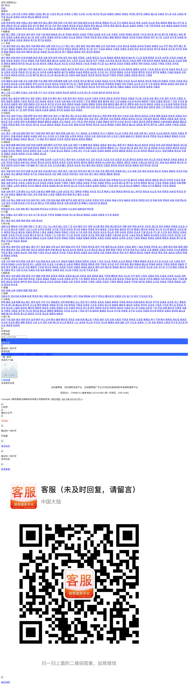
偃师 (158, 116)
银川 (3, 215)
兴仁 (107, 72)
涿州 (20, 104)
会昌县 (86, 183)
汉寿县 (69, 148)
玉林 (45, 58)
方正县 (106, 159)
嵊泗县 (111, 322)
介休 (56, 264)
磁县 (68, 101)
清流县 (136, 34)
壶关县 (150, 261)
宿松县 (9, 26)
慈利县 (103, 148)
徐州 (13, 171)
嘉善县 (168, 319)
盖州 (8, 203)
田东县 (150, 60)
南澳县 (155, 46)
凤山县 (57, 63)
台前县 (16, 122)
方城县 (99, 122)
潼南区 (118, 14)
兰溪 (35, 322)
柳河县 (126, 191)
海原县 (115, 215)
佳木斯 (48, 159)
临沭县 (23, 252)
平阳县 (125, 319)
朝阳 (63, 200)
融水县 (131, 58)
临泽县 (7, 84)
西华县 (89, 124)
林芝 (35, 290)
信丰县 (14, 183)
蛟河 (65, 194)
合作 (70, 81)
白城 (38, 191)
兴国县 (79, 183)
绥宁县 (4, 148)
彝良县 (122, 305)
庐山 (120, 180)
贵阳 (3, 69)
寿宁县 (33, 40)
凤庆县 (45, 308)
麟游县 (114, 276)
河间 (88, 107)
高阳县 (70, 104)
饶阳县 (52, 110)
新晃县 (129, 151)
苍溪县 (91, 229)
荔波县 (84, 75)
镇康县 (59, 308)
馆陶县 (94, 101)
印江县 (28, 72)
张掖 (35, 81)
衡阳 (18, 145)
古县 (136, 267)
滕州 (134, 247)
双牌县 (33, 151)
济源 (94, 116)
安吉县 (11, 322)
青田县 (160, 322)
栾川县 (19, 119)
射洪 (97, 229)
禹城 (35, 252)
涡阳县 (59, 28)
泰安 (43, 247)
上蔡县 (161, 124)
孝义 (13, 270)
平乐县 (23, 60)
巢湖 (85, 23)
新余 (25, 180)
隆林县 (14, 63)
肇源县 (91, 162)
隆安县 (95, 58)
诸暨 (22, 322)
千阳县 (107, 276)
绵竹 (63, 235)
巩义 (99, 116)
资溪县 (103, 186)
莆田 (13, 34)
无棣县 (147, 252)
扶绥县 (146, 63)
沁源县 (177, 261)
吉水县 (115, 183)
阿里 (30, 290)
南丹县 (43, 63)
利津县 (147, 247)
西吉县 (79, 215)
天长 (54, 26)
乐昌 (108, 46)
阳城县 (11, 264)
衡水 (60, 98)
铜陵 (35, 23)
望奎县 (99, 165)
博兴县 (154, 252)
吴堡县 (77, 282)
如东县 (150, 171)
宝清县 (69, 162)
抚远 (167, 162)
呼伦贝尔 (44, 209)
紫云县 (179, 69)
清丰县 (182, 119)
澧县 (76, 148)
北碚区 (38, 14)
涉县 (63, 101)
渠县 (170, 232)
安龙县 (149, 72)
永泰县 (83, 34)
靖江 (91, 174)
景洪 (82, 302)
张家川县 (156, 81)
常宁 (124, 145)
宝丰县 (53, 119)
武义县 (63, 322)
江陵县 (121, 136)
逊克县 (70, 165)
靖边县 (43, 282)
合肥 (3, 23)
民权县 (11, 124)
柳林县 (48, 270)
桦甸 (70, 194)
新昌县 (28, 322)
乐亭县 (172, 98)
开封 (8, 116)
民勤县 (165, 81)
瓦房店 (95, 200)
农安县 (66, 191)
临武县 (183, 148)
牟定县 (105, 308)
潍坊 (33, 247)
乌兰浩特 (72, 209)
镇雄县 (115, 305)
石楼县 (56, 270)
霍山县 (125, 26)
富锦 (162, 162)
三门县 (147, 322)
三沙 (13, 92)
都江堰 (113, 226)
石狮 (171, 34)
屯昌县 (58, 92)
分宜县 (177, 180)
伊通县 (85, 191)
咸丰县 (74, 139)
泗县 (112, 26)
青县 (98, 107)
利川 (47, 139)
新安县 (171, 116)
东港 (160, 200)
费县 (10, 252)
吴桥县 (140, 107)
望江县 (16, 26)
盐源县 (108, 238)
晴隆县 (120, 72)
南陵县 (125, 23)
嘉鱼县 (9, 139)
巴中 (85, 226)
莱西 (107, 247)
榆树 (48, 191)
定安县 (51, 92)
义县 (3, 203)
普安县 (113, 72)
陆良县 (141, 302)
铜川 (8, 276)
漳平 (153, 37)
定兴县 (58, 104)
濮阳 (45, 116)
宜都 (136, 133)
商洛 (48, 276)
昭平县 (21, 63)
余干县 (151, 186)
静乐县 (48, 267)
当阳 (141, 133)
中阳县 (75, 270)
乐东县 (94, 92)
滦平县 (38, 107)
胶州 (97, 247)
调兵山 (41, 203)
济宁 (38, 247)
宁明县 (161, 63)
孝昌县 (80, 136)
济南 (3, 247)
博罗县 (82, 49)
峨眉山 (137, 229)
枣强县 (31, 110)
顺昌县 (118, 37)
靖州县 (144, 151)
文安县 (11, 110)
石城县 (100, 183)
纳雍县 (72, 72)
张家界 (39, 145)
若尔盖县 (155, 235)
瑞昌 (108, 180)
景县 (73, 110)
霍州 (97, 267)
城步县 (18, 148)
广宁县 (46, 49)
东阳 (45, 322)
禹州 (22, 122)
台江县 (28, 75)
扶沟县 (82, 124)
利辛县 (74, 28)
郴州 (50, 145)
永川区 (89, 14)
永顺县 (36, 154)
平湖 (158, 319)
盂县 (96, 270)
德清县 (183, 319)
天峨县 (50, 63)
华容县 (36, 148)
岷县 (182, 84)
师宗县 (149, 302)
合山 (107, 63)
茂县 (102, 235)
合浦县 (62, 60)
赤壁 (3, 139)
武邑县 (38, 110)
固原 (20, 215)
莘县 (122, 252)
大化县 (86, 63)
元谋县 (141, 308)
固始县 (50, 124)
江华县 (74, 151)
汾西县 (7, 270)
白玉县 (43, 238)
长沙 (3, 145)
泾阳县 (151, 276)
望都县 (92, 104)
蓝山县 (59, 151)
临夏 (65, 81)
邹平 (127, 252)
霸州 (158, 107)
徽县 (50, 87)
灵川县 (158, 58)
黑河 (68, 159)
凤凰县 (7, 154)
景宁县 (174, 322)
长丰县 (91, 23)
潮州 (93, 46)
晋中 (33, 261)
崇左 (70, 58)
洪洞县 (130, 267)
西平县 (154, 124)
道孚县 (14, 238)
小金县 (132, 235)
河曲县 (77, 267)
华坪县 (144, 305)
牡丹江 (62, 159)
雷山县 (57, 75)
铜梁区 (110, 14)
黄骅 (83, 107)
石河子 (94, 296)
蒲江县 (155, 226)
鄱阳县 (158, 186)
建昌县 (104, 203)
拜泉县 (16, 162)
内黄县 (80, 119)
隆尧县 (145, 101)
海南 (23, 220)
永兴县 (161, 148)
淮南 (18, 23)
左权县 (69, 264)
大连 (8, 200)
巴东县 (60, 139)
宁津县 (41, 252)
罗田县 (153, 136)
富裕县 (181, 159)
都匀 (40, 69)
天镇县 (93, 261)
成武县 (171, 252)
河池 (60, 58)
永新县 (172, 183)
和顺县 (77, 264)
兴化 (86, 174)
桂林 (13, 58)
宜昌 (18, 133)
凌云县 (171, 60)
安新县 (99, 104)
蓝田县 (54, 276)
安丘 (18, 250)
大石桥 (14, 203)
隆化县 (45, 107)
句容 (81, 174)
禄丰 (92, 308)
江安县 (72, 232)
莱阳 (165, 247)
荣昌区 (125, 14)
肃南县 (28, 84)
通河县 (133, 159)
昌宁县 (59, 305)
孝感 (38, 133)
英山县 (160, 136)
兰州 (3, 81)
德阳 (25, 226)
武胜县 (130, 232)
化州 (30, 49)
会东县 (129, 238)
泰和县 (144, 183)
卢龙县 (23, 101)
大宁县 (168, 267)
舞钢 (32, 119)
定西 (55, 81)
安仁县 (147, 148)
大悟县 (87, 136)
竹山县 (118, 133)
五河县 (4, 28)
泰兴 (96, 174)
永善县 (100, 305)
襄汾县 (123, 267)
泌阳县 (139, 124)
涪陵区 (31, 14)
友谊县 (62, 162)
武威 (30, 81)
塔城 (81, 296)
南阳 (84, 116)
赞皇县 (124, 98)
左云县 (121, 261)
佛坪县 (23, 282)
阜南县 (45, 28)
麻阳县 (122, 151)
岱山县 (104, 322)
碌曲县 (128, 87)
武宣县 (120, 63)
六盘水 (9, 69)
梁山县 (102, 250)
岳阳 (28, 145)
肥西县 (105, 23)
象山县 (88, 319)
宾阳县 (81, 58)
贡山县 (45, 314)
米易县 (174, 226)
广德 (146, 26)
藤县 (49, 60)
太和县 (38, 28)
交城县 (31, 270)
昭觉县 (165, 238)
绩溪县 (169, 26)
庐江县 (113, 23)
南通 (28, 171)
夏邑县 (183, 122)
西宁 (3, 220)
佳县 (71, 282)
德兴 (116, 186)
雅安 (80, 226)
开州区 (132, 14)
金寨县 (133, 26)
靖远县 (105, 81)
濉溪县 (163, 23)
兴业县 (133, 60)
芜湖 (8, 23)
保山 (23, 302)
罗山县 (64, 124)
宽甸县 (166, 200)
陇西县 (9, 87)
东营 (23, 247)
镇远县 (177, 72)
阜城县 (79, 110)
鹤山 (171, 46)
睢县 (17, 124)
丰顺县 (123, 49)
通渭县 (163, 84)
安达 (83, 165)
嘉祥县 (80, 250)
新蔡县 (4, 127)
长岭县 (172, 191)
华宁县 (4, 305)
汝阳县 (26, 119)
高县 (85, 232)
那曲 (25, 290)
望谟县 (134, 72)
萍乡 (15, 180)
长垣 (111, 119)
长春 (3, 191)
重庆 (3, 14)
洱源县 (146, 311)
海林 (22, 165)
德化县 (23, 37)
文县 (20, 87)
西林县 (7, 63)
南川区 (96, 14)
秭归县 (166, 133)
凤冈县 (129, 69)
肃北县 (101, 84)
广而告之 (48, 354)
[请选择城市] (2, 328)
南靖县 (79, 37)
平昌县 (47, 235)
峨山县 (18, 305)
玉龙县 (151, 305)
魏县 (100, 101)
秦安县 (141, 81)
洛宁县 (7, 119)
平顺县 (136, 261)
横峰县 (136, 186)
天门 (78, 133)
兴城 (91, 203)
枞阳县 (18, 28)
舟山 (43, 319)
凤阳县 (87, 26)
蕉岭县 (109, 49)
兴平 (133, 276)
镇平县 (113, 122)
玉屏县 (7, 72)
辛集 (65, 98)
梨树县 (78, 191)
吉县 (155, 267)
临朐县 (41, 250)
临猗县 (159, 264)
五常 (93, 159)
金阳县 (158, 238)
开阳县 (56, 69)
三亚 (8, 92)
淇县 (96, 119)
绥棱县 (135, 165)
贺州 (55, 58)
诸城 (8, 250)
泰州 (60, 171)
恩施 (63, 133)
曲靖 (8, 302)
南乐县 (4, 122)
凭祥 (140, 63)
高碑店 (31, 104)
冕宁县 (180, 238)
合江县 (7, 229)
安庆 (40, 23)
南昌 (3, 180)
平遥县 (103, 264)
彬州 (138, 276)
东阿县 (96, 252)
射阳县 (26, 174)
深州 (25, 110)
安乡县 (62, 148)
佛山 (23, 46)
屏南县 (26, 40)
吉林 (8, 191)
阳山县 (36, 52)
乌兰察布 (63, 209)
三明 (18, 34)
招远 (175, 247)
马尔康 (96, 226)
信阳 (89, 116)
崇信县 (55, 84)
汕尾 (48, 46)
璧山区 (103, 14)
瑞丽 (3, 314)
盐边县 (181, 226)
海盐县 (176, 319)
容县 (112, 60)
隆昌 (117, 229)
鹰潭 (30, 180)
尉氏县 (145, 116)
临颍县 (55, 122)
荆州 (43, 133)
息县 (22, 124)
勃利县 (9, 165)
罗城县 (93, 63)
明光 (59, 26)
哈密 (29, 296)
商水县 (96, 124)
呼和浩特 (5, 209)
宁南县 (136, 238)
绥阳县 (100, 69)
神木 (30, 282)
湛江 (73, 46)
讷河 (146, 159)
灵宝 (61, 122)
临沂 (58, 247)
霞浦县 (12, 40)
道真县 (114, 69)
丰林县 (134, 162)
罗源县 (68, 34)
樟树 (184, 183)
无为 (119, 23)
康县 (32, 87)
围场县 (67, 107)
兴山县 (159, 133)
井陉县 (80, 98)
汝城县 (4, 151)
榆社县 (62, 264)
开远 (160, 308)
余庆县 (143, 69)
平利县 (134, 282)
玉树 (33, 220)
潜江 (73, 133)
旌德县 (176, 26)
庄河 (102, 200)
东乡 (98, 87)
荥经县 (176, 232)
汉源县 (183, 232)
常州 (18, 171)
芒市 (43, 302)
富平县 (74, 279)
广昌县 (110, 186)
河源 (33, 46)
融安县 (124, 58)
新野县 (149, 122)
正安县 (107, 69)
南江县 (40, 235)
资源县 (16, 60)
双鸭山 (31, 159)
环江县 (100, 63)
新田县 (67, 151)
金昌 (15, 81)
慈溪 (82, 319)
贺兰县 (43, 215)
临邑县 (55, 252)
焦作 (40, 116)
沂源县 (128, 247)
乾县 (157, 276)
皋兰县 (83, 81)
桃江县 (130, 148)
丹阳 (71, 174)
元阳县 (14, 311)
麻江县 (64, 75)
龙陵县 (52, 305)
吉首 (70, 145)
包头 (13, 209)
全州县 (165, 58)
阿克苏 (35, 296)
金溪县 (95, 186)
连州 (23, 52)
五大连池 (57, 165)
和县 (158, 23)
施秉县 (163, 72)
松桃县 (50, 72)
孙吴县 (77, 165)
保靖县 (21, 154)
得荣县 (93, 238)
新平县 (26, 305)
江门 (63, 46)
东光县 (104, 107)
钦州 (35, 58)
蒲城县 (46, 279)
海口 (3, 92)
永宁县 (36, 215)
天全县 (11, 235)
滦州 (166, 98)
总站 (3, 8)
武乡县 (165, 261)
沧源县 (72, 308)
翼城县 (115, 267)
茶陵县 (96, 145)
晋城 (43, 261)
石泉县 (105, 282)
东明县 (14, 255)
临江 (133, 191)
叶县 (42, 119)
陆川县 (118, 60)
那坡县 (164, 60)
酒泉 (45, 81)
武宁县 (126, 180)
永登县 (76, 81)
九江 (20, 180)
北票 (66, 203)
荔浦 (145, 58)
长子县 (157, 261)
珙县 (90, 232)
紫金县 (164, 49)
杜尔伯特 (106, 162)
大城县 (4, 110)
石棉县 (4, 235)
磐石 (79, 194)
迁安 (161, 98)
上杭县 (166, 37)
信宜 (35, 49)
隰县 (175, 267)
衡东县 (145, 145)
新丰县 (126, 46)
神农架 (84, 133)
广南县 (81, 311)
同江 (157, 162)
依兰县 (99, 159)
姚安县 (120, 308)
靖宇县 (139, 191)
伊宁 (76, 296)
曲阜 (47, 250)
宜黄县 (88, 186)
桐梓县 (93, 69)
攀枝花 (14, 226)
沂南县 (16, 252)
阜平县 (51, 104)
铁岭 (58, 200)
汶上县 (87, 250)
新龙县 (28, 238)
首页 (3, 354)
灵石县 (110, 264)
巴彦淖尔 (53, 209)
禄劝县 (129, 302)
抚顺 (18, 200)
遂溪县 (12, 49)
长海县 (108, 200)
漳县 (177, 84)
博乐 (56, 296)
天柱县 (7, 75)
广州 (3, 46)
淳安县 (71, 319)
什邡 (58, 235)
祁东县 (152, 145)
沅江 (117, 148)
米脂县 (64, 282)
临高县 (73, 92)
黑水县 (139, 235)
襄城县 (41, 122)
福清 (48, 34)
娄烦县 (78, 261)
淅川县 (128, 122)
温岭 (122, 322)
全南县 (57, 183)
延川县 (135, 279)
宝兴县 (26, 235)
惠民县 (133, 252)
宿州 (60, 23)
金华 (33, 319)
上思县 (74, 60)
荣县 (161, 226)
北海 (23, 58)
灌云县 (157, 171)
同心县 (72, 215)
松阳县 (16, 325)
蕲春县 (167, 136)
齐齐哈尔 (12, 159)
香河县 (183, 107)
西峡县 (106, 122)
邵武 (99, 37)
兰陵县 (162, 250)
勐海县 (95, 311)
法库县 (88, 200)
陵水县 (102, 92)
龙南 (8, 183)
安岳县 (77, 235)
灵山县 (82, 60)
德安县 (148, 180)
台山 (161, 46)
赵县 (151, 98)
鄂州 (28, 133)
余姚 (77, 319)
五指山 (24, 92)
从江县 (50, 75)
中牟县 (125, 116)
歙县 (30, 26)
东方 (45, 92)
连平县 (178, 49)
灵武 (30, 215)
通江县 (33, 235)
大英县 (110, 229)
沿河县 (43, 72)
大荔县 (38, 279)
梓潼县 (48, 229)
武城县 (84, 252)
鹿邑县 (125, 124)
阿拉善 (90, 209)
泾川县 (41, 84)
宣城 (80, 23)
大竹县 (163, 232)
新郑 (114, 116)
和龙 (45, 194)
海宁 (153, 319)
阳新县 (96, 133)
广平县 (87, 101)
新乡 (35, 116)
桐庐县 (64, 319)
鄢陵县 (33, 122)
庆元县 (181, 322)
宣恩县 (67, 139)
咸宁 (53, 133)
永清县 (176, 107)
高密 (23, 250)
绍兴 (28, 319)
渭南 (23, 276)
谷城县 (33, 136)
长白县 (153, 191)
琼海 (35, 92)
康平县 (81, 200)
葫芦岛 (69, 200)
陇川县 (9, 314)
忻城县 (127, 63)
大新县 (154, 63)
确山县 (132, 124)
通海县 (182, 302)
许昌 (50, 116)
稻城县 (86, 238)
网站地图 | (56, 399)
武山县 (134, 81)
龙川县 (171, 49)
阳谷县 (115, 252)
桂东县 (11, 151)
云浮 (103, 46)
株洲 (8, 145)
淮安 (40, 171)
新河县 (166, 101)
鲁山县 (61, 119)
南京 (3, 171)
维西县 (52, 314)
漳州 (28, 34)
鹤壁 (30, 116)
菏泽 (78, 247)
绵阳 (30, 226)
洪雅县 (50, 232)
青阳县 (95, 28)
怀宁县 (181, 23)
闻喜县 (173, 264)
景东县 (180, 305)
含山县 (151, 23)
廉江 (181, 46)
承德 (45, 98)
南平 (33, 34)
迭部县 (142, 87)
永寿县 (170, 276)
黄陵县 (87, 279)
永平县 (131, 311)
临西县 (14, 104)
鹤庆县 (160, 311)
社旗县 (135, 122)
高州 (25, 49)
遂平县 (146, 124)
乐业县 (178, 60)
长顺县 (127, 75)
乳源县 (147, 46)
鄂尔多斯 (34, 209)
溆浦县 (108, 151)
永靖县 (70, 87)
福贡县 (31, 314)
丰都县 (161, 14)
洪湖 (98, 136)
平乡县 (181, 101)
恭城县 (31, 60)
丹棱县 (57, 232)
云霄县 (43, 37)
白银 (20, 81)
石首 (93, 136)
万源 (143, 232)
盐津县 (86, 305)
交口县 (82, 270)
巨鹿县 (159, 101)
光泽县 (132, 37)
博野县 (130, 104)
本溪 (23, 200)
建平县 (77, 203)
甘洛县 (9, 241)
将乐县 (150, 34)
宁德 (43, 34)
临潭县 (149, 87)
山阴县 (38, 264)
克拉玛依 (15, 296)
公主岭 (59, 191)
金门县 (31, 37)
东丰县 (93, 191)
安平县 (59, 110)
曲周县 (106, 101)
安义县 (61, 180)
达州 (75, 226)
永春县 (16, 37)
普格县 (144, 238)
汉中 (33, 276)
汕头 (18, 46)
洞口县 (183, 145)
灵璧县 (106, 26)
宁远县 (52, 151)
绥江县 (108, 305)
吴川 (6, 49)
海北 (13, 220)
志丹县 (149, 279)
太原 (3, 261)
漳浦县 (50, 37)
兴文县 (103, 232)
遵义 (15, 69)
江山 (76, 322)
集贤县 (55, 162)
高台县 (14, 84)
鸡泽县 (79, 101)
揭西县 (70, 52)
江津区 (74, 14)
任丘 (78, 107)
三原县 (144, 276)
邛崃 (124, 226)
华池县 (130, 84)
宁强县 (181, 279)
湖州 (23, 319)
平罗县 (51, 215)
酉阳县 (38, 17)
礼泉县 (163, 276)
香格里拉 (55, 302)
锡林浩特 (81, 209)
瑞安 (102, 319)
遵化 (156, 98)
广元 (35, 226)
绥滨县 (48, 162)
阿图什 (69, 296)
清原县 (141, 200)
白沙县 (80, 92)
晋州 (70, 98)
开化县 (97, 322)
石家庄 (4, 98)
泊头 (73, 107)
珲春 (40, 194)
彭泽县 (170, 180)
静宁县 (69, 84)
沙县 (108, 34)
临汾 (48, 261)
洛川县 (108, 279)
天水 (25, 81)
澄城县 (53, 279)
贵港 (40, 58)
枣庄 (18, 247)
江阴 (70, 171)
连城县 (180, 37)
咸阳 (18, 276)
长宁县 (79, 232)
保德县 (84, 267)
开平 (166, 46)
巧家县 (79, 305)
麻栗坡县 (58, 311)
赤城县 (18, 107)
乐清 (107, 319)
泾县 (163, 26)
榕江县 (43, 75)
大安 (6, 194)
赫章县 (57, 72)
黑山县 (183, 200)
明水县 (128, 165)
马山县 (103, 58)
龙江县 (152, 159)
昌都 (8, 290)
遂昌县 (9, 325)
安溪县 (9, 37)
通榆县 (19, 194)
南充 (55, 226)
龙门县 (89, 49)
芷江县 (136, 151)
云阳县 (180, 14)
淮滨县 (28, 124)
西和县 (38, 87)
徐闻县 (19, 49)
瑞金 (3, 183)
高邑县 (109, 98)
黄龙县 (94, 279)
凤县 (120, 276)
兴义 (45, 69)
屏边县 (36, 311)
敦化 (30, 194)
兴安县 (172, 58)
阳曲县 (71, 261)
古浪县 (172, 81)
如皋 (134, 171)
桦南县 (173, 162)
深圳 (8, 46)
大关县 (93, 305)
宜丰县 (31, 186)
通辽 (27, 209)
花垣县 (14, 154)
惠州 (43, 46)
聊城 (68, 247)
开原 (47, 203)
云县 (66, 308)
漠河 (141, 165)
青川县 (77, 229)
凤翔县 (95, 276)
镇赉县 (12, 194)
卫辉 (101, 119)
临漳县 (43, 101)
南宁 (3, 58)
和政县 (84, 87)
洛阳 (13, 116)
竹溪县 (125, 133)
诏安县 (57, 37)
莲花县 (102, 180)
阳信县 (140, 252)
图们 (25, 194)
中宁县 (108, 215)
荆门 (33, 133)
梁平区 (139, 14)
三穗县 (170, 72)
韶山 (114, 145)
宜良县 (100, 302)
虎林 (22, 162)
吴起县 (142, 279)
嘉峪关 (9, 81)
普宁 (64, 52)
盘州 (77, 69)
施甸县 (45, 305)
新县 (71, 124)
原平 (8, 267)
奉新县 (23, 186)
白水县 (60, 279)
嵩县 (13, 119)
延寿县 (140, 159)
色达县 (57, 238)
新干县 (129, 183)
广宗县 (173, 101)
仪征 (54, 174)
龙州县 (175, 63)
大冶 (90, 133)
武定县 (149, 308)
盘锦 (53, 200)
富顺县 (167, 226)
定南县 (50, 183)
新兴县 (89, 52)
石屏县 (178, 308)
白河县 (156, 282)
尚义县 (164, 104)
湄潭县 (136, 69)
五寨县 (62, 267)
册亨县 (141, 72)
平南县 (101, 60)
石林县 (108, 302)
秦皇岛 (16, 98)
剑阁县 (84, 229)
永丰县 (136, 183)
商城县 (57, 124)
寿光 (13, 250)
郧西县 (110, 133)
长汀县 (159, 37)
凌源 (71, 203)
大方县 (100, 72)
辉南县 (119, 191)
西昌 (107, 226)
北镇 (177, 200)
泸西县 (7, 311)
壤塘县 (146, 235)
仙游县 (97, 34)
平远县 (102, 49)
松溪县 (139, 37)
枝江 (146, 133)
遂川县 (151, 183)
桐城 (170, 23)
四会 (40, 49)
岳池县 (123, 232)
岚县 (62, 270)
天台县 (133, 322)
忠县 (174, 14)
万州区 (24, 14)
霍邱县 (118, 26)
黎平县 (36, 75)
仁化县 (119, 46)
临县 (42, 270)
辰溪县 (100, 151)
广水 (37, 139)
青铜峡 (58, 215)
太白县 (126, 276)
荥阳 (104, 116)
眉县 (89, 276)
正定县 (88, 98)
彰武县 (21, 203)
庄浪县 (62, 84)
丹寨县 (72, 75)
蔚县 (170, 104)
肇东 (88, 165)
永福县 (180, 58)
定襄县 (14, 267)
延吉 (43, 191)
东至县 (81, 28)
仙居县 (140, 322)
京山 (45, 136)
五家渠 (118, 296)
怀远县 (183, 26)
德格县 (36, 238)
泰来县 (166, 159)
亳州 (70, 23)
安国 (25, 104)
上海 (13, 14)
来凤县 (82, 139)
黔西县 (86, 72)
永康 (50, 322)
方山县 (68, 270)
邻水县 (137, 232)
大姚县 (127, 308)
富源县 (163, 302)
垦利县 (154, 247)
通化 (23, 191)
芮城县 (152, 264)
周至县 (61, 276)
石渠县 (50, 238)
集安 (113, 191)
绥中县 (97, 203)
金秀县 (134, 63)
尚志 (88, 159)
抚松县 (146, 191)
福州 (3, 34)
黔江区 (60, 14)
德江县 (36, 72)
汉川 (57, 136)
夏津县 (77, 252)
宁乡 (80, 145)
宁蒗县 (158, 305)
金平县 (21, 311)
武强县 (45, 110)
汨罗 (25, 148)
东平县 (126, 250)
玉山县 (122, 186)
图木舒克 (109, 296)
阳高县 (85, 261)
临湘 (30, 148)
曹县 (160, 252)
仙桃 (68, 133)
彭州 (119, 226)
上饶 (55, 180)
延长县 (120, 279)
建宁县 (165, 34)
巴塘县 (72, 238)
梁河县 (16, 314)
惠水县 (141, 75)
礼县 (45, 87)
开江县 (156, 232)
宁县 (150, 84)
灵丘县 (107, 261)
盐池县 (65, 215)
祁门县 (48, 26)
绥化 (73, 159)
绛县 (127, 264)
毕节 (30, 69)
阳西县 (12, 52)
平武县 (62, 229)
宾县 (112, 159)
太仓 (129, 171)
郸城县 (110, 124)
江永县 (45, 151)
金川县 (125, 235)
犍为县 (144, 229)
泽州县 (4, 264)
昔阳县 (84, 264)
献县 (146, 107)
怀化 (60, 145)
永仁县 (134, 308)
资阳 (90, 226)
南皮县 (133, 107)
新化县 (177, 151)
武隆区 (146, 14)
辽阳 (48, 200)
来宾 (65, 58)
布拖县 (151, 238)
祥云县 (110, 311)
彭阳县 (101, 215)
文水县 (24, 270)
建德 (58, 319)
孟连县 (23, 308)
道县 (39, 151)
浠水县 (146, 136)
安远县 (43, 183)
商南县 (177, 282)
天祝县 (179, 81)
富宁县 (88, 311)
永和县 (181, 267)
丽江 (28, 302)
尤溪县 (114, 34)
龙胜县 (9, 60)
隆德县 (87, 215)
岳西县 (23, 26)
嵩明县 (115, 302)
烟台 (28, 247)
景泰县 (119, 81)
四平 (13, 191)
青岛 (8, 247)
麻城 (128, 136)
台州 (48, 319)
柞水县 (14, 284)
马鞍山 (24, 23)
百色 (50, 58)
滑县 (86, 119)
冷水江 (158, 151)
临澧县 (82, 148)
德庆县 (53, 49)
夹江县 (159, 229)
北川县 (55, 229)
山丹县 (21, 84)
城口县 (154, 14)
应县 (44, 264)
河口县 (28, 311)
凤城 (155, 200)
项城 (76, 124)
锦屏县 (14, 75)
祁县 (97, 264)
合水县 (137, 84)
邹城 (52, 250)
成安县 (50, 101)
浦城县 (125, 37)
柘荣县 (48, 40)
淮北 (30, 23)
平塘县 (113, 75)
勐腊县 (103, 311)
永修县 (141, 180)
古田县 (19, 40)
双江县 (86, 308)
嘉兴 (18, 319)
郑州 (3, 116)
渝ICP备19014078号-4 (72, 399)
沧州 (50, 98)
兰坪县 (38, 314)
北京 (8, 14)
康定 (102, 226)
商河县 (91, 247)
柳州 (8, 58)
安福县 (165, 183)
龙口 (160, 247)
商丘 (67, 116)
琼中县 (116, 92)
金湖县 (7, 174)
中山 (58, 46)
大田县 (121, 34)
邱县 (73, 101)
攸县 (90, 145)
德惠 (53, 191)
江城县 (16, 308)
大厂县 (18, 110)
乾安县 (180, 191)
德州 (63, 247)
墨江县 (172, 305)
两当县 (56, 87)
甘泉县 (128, 279)
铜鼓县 (38, 186)
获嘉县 (117, 119)
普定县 (157, 69)
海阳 (185, 247)
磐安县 (70, 322)
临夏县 (63, 87)
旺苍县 (69, 229)
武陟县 (170, 119)
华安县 (93, 37)
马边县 (180, 229)
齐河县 (62, 252)
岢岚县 (69, 267)
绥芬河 (16, 165)
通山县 (31, 139)
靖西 (139, 60)
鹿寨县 (117, 58)
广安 (70, 226)
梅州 (38, 46)
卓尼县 (135, 87)
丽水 (53, 319)
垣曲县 (181, 264)
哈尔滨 (4, 159)
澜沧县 (31, 308)
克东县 (9, 162)
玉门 (76, 84)
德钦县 (59, 314)
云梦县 (73, 136)
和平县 (157, 49)
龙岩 (38, 34)
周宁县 (41, 40)
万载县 (9, 186)
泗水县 (94, 250)
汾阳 (18, 270)
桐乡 (162, 319)
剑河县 (21, 75)
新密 (109, 116)
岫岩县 (127, 200)
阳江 (68, 46)
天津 (18, 14)
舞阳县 (48, 122)
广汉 (53, 235)
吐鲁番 (23, 296)
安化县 (123, 148)
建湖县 (19, 174)
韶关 (28, 46)
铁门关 (130, 296)
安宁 (87, 302)
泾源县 (94, 215)
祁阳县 (18, 151)
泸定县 (170, 235)
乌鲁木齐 (5, 296)
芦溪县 (88, 180)
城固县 (156, 279)
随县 (42, 139)
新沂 (85, 171)
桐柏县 (156, 122)
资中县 (130, 229)
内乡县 (120, 122)
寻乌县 (93, 183)
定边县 (50, 282)
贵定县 (91, 75)
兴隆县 (31, 107)
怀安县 (183, 104)
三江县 (139, 58)
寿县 (138, 23)
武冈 (163, 145)
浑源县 (114, 261)
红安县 (182, 136)
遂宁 (40, 226)
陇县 (101, 276)
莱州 (170, 247)
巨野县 (178, 252)
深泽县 (116, 98)
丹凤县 (170, 282)
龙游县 (82, 322)
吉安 (40, 180)
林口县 (43, 165)
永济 (117, 264)
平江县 (50, 148)
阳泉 (23, 261)
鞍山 (13, 200)
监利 (108, 136)
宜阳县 (178, 116)
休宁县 (36, 26)
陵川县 (26, 264)
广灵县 (100, 261)
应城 (62, 136)
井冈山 (108, 183)
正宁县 (144, 84)
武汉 (3, 133)
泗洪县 (116, 174)
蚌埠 (13, 23)
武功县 (14, 279)
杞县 (132, 116)
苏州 (23, 171)
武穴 (133, 136)
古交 (58, 261)
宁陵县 (4, 124)
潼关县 (31, 279)
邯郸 (22, 98)
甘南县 (173, 159)
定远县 (79, 26)
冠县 (102, 252)
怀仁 (32, 264)
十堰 (13, 133)
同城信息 (10, 354)
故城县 (67, 110)
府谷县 (36, 282)
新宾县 (134, 200)
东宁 (37, 165)
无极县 (131, 98)
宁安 (27, 165)
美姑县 (16, 241)
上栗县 (95, 180)
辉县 (106, 119)
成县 (15, 87)
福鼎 (6, 40)
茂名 (78, 46)
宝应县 (65, 174)
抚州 (50, 180)
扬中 (76, 174)
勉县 (175, 279)
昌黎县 (16, 101)
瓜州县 (94, 84)
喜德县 (172, 238)
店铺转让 (29, 354)
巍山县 (182, 311)
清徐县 (64, 261)
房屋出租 (38, 354)
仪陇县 (28, 232)
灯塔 (27, 203)
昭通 (18, 302)
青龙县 (31, 101)
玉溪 (13, 302)
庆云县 (48, 252)
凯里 (35, 69)
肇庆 (83, 46)
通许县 (137, 116)
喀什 (41, 296)
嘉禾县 (176, 148)
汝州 (37, 119)
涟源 (164, 151)
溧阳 (107, 171)
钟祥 (40, 136)
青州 (3, 250)
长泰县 (64, 37)
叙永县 (14, 229)
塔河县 (155, 165)
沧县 (93, 107)
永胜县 (136, 305)
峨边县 (173, 229)
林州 (67, 119)
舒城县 (140, 26)
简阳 (134, 226)
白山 (28, 191)
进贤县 (68, 180)
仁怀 (87, 69)
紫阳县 (120, 282)
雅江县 (7, 238)
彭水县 (45, 17)
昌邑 (28, 250)
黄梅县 (175, 136)
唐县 (64, 104)
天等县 (168, 63)
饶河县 (77, 162)
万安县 (158, 183)
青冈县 (114, 165)
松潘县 (108, 235)
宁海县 (95, 319)
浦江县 (56, 322)
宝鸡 (13, 276)
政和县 (146, 37)
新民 (75, 200)
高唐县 (108, 252)
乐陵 (30, 252)
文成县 (139, 319)
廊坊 (55, 98)
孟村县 (152, 107)
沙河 (117, 101)
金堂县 (140, 226)
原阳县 (124, 119)
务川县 (121, 69)
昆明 (3, 302)
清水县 (148, 81)
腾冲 (39, 305)
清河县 (7, 104)
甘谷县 (126, 81)
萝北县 (41, 162)
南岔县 (151, 162)
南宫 (112, 101)
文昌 (30, 92)
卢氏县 (79, 122)
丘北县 (74, 311)
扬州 (50, 171)
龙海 (37, 37)
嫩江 (64, 165)
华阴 (25, 279)
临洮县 (171, 84)
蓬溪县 (103, 229)
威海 (48, 247)
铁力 (114, 162)
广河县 (77, 87)
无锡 (8, 171)
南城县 (52, 186)
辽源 (18, 191)
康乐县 (92, 87)
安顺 (20, 69)
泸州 (20, 226)
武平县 (173, 37)
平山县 (138, 98)
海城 (114, 200)
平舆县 (175, 124)
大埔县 (116, 49)
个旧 (155, 308)
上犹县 (28, 183)
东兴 (68, 60)
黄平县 (156, 72)
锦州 (33, 200)
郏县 (47, 119)
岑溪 (37, 60)
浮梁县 (80, 180)
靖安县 (45, 186)
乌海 (17, 209)
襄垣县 (129, 261)
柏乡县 (137, 101)
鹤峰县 (89, 139)
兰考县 (152, 116)
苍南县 (132, 319)
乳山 (137, 250)
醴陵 (85, 145)
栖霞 (180, 247)
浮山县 (149, 267)
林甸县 (98, 162)
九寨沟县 (116, 235)
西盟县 (38, 308)
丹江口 (103, 133)
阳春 (6, 52)
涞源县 (84, 104)
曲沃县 (108, 267)
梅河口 (107, 191)
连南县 (43, 52)
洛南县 (163, 282)
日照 (53, 247)
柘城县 (168, 122)
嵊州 (17, 322)
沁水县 (18, 264)
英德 (18, 52)
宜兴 (75, 171)
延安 (28, 276)
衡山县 (137, 145)
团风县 (139, 136)
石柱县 (23, 17)
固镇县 (11, 28)
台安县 (120, 200)
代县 (27, 267)
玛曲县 (120, 87)
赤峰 (22, 209)
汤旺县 (127, 162)
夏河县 (113, 87)
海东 (8, 220)
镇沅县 (9, 308)
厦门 (8, 34)
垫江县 (168, 14)
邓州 (86, 122)
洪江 (80, 151)
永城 (162, 122)
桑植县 (110, 148)
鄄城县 (7, 255)
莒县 (149, 250)
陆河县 (150, 49)
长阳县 (173, 133)
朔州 (13, 261)
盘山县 (33, 203)
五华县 (130, 49)
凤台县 (132, 23)
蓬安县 (21, 232)
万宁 (40, 92)
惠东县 (75, 49)
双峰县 (170, 151)
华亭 (35, 84)
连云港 (34, 171)
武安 (37, 101)
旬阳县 (149, 282)
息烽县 (63, 69)
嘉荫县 (120, 162)
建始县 (53, 139)
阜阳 (55, 23)
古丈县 (28, 154)
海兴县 (111, 107)
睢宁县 (91, 171)
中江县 (69, 235)
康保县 (150, 104)
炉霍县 (21, 238)
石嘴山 (9, 215)
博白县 (125, 60)
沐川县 (166, 229)
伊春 (42, 159)
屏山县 (110, 232)
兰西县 (106, 165)
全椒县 (65, 26)
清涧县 (84, 282)
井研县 (151, 229)
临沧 (38, 302)
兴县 (37, 270)
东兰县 (64, 63)
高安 (3, 186)
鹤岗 (25, 159)
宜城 (13, 136)
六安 (65, 23)
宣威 (135, 302)
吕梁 (28, 261)
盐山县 (118, 107)
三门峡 (61, 116)
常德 (33, 145)
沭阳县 (102, 174)
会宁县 (112, 81)
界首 (25, 28)
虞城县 (176, 122)
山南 (13, 290)
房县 (131, 133)
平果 (144, 60)
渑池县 (67, 122)
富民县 (93, 302)
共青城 (114, 180)
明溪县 (129, 34)
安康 (43, 276)
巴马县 (72, 63)
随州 (58, 133)
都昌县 (155, 180)
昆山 (124, 171)
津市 (56, 148)
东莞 (53, 46)
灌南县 (172, 171)
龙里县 (134, 75)
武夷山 (105, 37)
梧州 (18, 58)
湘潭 (13, 145)
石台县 (88, 28)
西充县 (36, 232)
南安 (181, 34)
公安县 (114, 136)
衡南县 (130, 145)
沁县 (171, 261)
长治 (38, 261)
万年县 (165, 186)
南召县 (92, 122)
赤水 (82, 69)
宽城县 (59, 107)
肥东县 (98, 23)
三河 (163, 107)
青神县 (64, 232)
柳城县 (110, 58)
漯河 (55, 116)
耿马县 (79, 308)
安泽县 (142, 267)
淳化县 (7, 279)
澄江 (176, 302)
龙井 (35, 194)
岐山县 (76, 276)
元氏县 (145, 98)
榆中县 (90, 81)
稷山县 (145, 264)
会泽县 (170, 302)
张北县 (142, 104)
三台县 (33, 229)
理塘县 (64, 238)
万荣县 (166, 264)
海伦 (93, 165)
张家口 (38, 98)
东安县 (26, 151)
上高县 (16, 186)
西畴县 (50, 311)
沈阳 (3, 200)
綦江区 (46, 14)
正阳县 (182, 124)
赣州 (35, 180)
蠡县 (117, 104)
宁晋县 (152, 101)
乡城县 (79, 238)
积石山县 (105, 87)
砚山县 (43, 311)
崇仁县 (74, 186)
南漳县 (19, 136)
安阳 (25, 116)
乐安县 (81, 186)
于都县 (72, 183)
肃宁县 (125, 107)
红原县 (163, 235)
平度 (102, 247)
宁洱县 (165, 305)
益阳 (45, 145)
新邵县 (169, 145)
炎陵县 (103, 145)
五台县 (21, 267)
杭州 (3, 319)
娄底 (65, 145)
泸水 (48, 302)
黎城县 (143, 261)
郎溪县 (157, 26)
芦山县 (18, 235)
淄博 (13, 247)
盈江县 (23, 314)
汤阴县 (73, 119)
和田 (46, 296)
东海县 (165, 171)
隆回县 (176, 145)
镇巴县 (9, 282)
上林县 (88, 58)
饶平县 (58, 52)
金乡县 (73, 250)
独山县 (105, 75)
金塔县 (87, 84)
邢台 (27, 98)
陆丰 (136, 49)
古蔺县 (21, 229)
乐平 (75, 180)
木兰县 (125, 159)
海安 (144, 171)
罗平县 (156, 302)
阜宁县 (33, 174)
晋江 (176, 34)
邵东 (158, 145)
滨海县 (41, 174)
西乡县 (168, 279)
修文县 (71, 69)
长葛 (27, 122)
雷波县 (23, 241)
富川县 (36, 63)
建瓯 (112, 37)
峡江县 (122, 183)
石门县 (96, 148)
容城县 (77, 104)
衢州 (38, 319)
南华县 (113, 308)
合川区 (82, 14)
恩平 (176, 46)
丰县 (102, 171)
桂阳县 (154, 148)
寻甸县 (122, 302)
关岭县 (172, 69)
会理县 (122, 238)
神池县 (55, 267)
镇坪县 (141, 282)
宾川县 (117, 311)
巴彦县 (118, 159)
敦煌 (81, 84)
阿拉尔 (101, 296)
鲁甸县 (72, 305)
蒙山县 (55, 60)
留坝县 (16, 282)
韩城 (20, 279)
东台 (13, 174)
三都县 (149, 75)
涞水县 (43, 104)
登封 (119, 116)
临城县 (123, 101)
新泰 (108, 250)
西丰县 (60, 203)
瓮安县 (98, 75)
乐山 (50, 226)
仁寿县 (43, 232)
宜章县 (168, 148)
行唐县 (95, 98)
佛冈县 (29, 52)
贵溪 (183, 180)
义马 (73, 122)
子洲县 (91, 282)
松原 (33, 191)
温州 (13, 319)
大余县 (21, 183)
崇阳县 (23, 139)
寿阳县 (91, 264)
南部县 (7, 232)
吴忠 (15, 215)
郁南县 (97, 52)
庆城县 (118, 84)
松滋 (103, 136)
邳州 (80, 171)
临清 (90, 252)
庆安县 (121, 165)
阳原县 (176, 104)
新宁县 (11, 148)
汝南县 (168, 124)
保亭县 (109, 92)
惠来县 (77, 52)
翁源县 (133, 46)
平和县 (86, 37)
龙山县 (43, 154)
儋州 (18, 92)
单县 (165, 252)
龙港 (112, 319)
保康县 (26, 136)
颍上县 (52, 28)
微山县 (58, 250)
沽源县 (157, 104)
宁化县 (143, 34)
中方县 (86, 151)
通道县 (151, 151)
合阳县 (67, 279)
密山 (27, 162)
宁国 (151, 26)
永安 (103, 34)
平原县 (69, 252)
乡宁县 (161, 267)
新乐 (75, 98)
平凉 (40, 81)
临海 (117, 322)
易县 (105, 104)
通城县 (16, 139)
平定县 (89, 270)
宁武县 (41, 267)
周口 (72, 116)
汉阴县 (98, 282)
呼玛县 (147, 165)
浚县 (91, 119)
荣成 (132, 250)
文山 (77, 302)
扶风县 (83, 276)
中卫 (25, 215)
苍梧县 (43, 60)
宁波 (8, 319)
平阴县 (84, 247)
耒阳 (119, 145)
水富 (66, 305)
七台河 (55, 159)
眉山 (60, 226)
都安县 (79, 63)
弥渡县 (124, 311)
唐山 (10, 98)
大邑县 (147, 226)
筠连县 (96, 232)
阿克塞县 (109, 84)
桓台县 (113, 247)
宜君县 (68, 276)
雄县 (136, 104)
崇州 (129, 226)
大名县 (57, 101)
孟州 (150, 119)
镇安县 (7, 284)
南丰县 (67, 186)
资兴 (141, 148)
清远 (88, 46)
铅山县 (129, 186)
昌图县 (53, 203)
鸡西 (20, 159)
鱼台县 (66, 250)
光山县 (43, 124)
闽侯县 (54, 34)
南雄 (113, 46)
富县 (114, 279)
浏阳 (75, 145)
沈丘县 (103, 124)
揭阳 (98, 46)
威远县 (123, 229)
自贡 (8, 226)
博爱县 (163, 119)
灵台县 (48, 84)
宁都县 (64, 183)
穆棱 (32, 165)
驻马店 (78, 116)
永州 (55, 145)
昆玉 (150, 296)
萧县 (93, 26)
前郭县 (165, 191)
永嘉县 (118, 319)
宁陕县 (113, 282)
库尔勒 (62, 296)
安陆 (67, 136)
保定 (32, 98)
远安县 (152, 133)
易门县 (11, 305)
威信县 (129, 305)
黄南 (18, 220)
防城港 (29, 58)
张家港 (118, 171)
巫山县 (9, 17)
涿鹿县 (11, 107)
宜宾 (65, 226)
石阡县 (14, 72)
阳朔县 (151, 58)
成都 (3, 226)
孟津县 (164, 116)
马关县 (67, 311)
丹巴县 (177, 235)
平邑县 (4, 252)
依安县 (159, 159)
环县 (124, 84)
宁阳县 (119, 250)
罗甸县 (120, 75)
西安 (3, 276)
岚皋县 (127, 282)
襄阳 (23, 133)
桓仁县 (149, 200)
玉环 (127, 322)
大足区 (53, 14)
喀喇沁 (84, 203)
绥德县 (57, 282)
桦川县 (180, 162)
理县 (97, 235)
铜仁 (25, 69)
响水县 (48, 174)
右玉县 (50, 264)
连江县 (61, 34)
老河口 (7, 136)
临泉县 (31, 28)
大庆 (37, 159)
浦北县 (89, 60)
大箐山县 (142, 162)
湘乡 (109, 145)
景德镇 (9, 180)
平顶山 (19, 116)
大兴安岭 (80, 159)
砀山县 (99, 26)
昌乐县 (34, 250)
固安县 (169, 107)
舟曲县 (156, 87)
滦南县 (9, 101)
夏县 (132, 264)
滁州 (50, 23)
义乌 (40, 322)
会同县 (115, 151)
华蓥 (117, 232)
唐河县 (142, 122)
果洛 (28, 220)
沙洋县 (51, 136)
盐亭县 (41, 229)
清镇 (50, 69)
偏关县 (91, 267)
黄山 (45, 23)
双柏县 (98, 308)
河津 (122, 264)
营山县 (14, 232)
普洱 (33, 302)
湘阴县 (43, 148)
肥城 (113, 250)
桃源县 (89, 148)
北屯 (124, 296)
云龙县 (139, 311)
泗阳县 (109, 174)
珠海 (13, 46)
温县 (176, 119)
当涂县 (144, 23)
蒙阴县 (184, 250)
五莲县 (143, 250)
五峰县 (181, 133)
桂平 (95, 60)
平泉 (25, 107)
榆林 (38, 276)
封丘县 (139, 119)
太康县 (118, 124)
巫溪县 (16, 17)
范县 (10, 122)
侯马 (102, 267)
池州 (75, 23)
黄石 (8, 133)
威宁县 (64, 72)
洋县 (162, 279)
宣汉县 (149, 232)
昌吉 (51, 296)
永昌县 (98, 81)
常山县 (89, 322)
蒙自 (72, 302)
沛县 (97, 171)
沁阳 (145, 119)
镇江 (55, 171)
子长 (81, 279)
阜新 (43, 200)
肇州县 (84, 162)
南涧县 (175, 311)
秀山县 (31, 17)
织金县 (79, 72)
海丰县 (142, 49)
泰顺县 (146, 319)
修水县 (134, 180)
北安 (50, 165)
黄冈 (48, 133)
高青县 (120, 247)
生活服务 (19, 354)
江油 (27, 229)
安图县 (58, 194)
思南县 (21, 72)
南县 (136, 148)
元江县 (33, 305)
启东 (139, 171)
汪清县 (51, 194)
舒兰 (75, 194)
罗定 (83, 52)
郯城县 (155, 250)
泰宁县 (157, 34)
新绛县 (137, 264)
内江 (45, 226)
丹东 (28, 200)
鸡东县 (33, 162)
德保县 (157, 60)
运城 (53, 261)
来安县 (72, 26)
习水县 (150, 69)
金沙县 (93, 72)
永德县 (52, 308)
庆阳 (50, 81)
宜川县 (101, 279)
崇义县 (36, 183)
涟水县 (179, 171)
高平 (183, 261)
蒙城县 (67, 28)
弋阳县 (144, 186)
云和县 (167, 322)
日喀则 (19, 290)
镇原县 (156, 84)
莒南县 (170, 250)
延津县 (131, 119)
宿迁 (65, 171)
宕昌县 (26, 87)
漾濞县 (167, 311)
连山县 (51, 52)
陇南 (60, 81)
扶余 (159, 191)
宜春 (45, 180)
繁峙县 (33, 267)
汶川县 (91, 235)
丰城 (179, 183)
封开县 (61, 49)
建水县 (171, 308)
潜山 (175, 23)
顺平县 (123, 104)
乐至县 (84, 235)
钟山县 (28, 63)
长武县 (177, 276)
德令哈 (39, 220)
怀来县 (4, 107)
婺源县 (172, 186)
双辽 (72, 191)
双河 (136, 296)
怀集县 (68, 49)
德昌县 (115, 238)
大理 (62, 302)
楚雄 (67, 302)
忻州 (18, 261)
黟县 (42, 26)
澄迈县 (66, 92)
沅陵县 (93, 151)
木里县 (100, 238)
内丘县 (130, 101)
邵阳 (23, 145)
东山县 (72, 37)
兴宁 (96, 49)
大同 (8, 261)
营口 (38, 200)
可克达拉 (143, 296)
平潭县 (90, 34)
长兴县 (4, 322)
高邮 (59, 174)
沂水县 (177, 250)
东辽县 (100, 191)
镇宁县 (165, 69)
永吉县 (85, 194)
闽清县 (76, 34)
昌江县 (87, 92)
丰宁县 (52, 107)
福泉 (78, 75)
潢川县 (36, 124)
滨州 (73, 247)
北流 (107, 60)
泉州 (23, 34)
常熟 (112, 171)
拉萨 (3, 290)
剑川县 (153, 311)
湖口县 (162, 180)
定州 (37, 104)
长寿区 (67, 14)
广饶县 (140, 247)
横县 (75, 58)
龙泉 (154, 322)
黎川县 (59, 186)
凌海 (172, 200)
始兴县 (140, 46)
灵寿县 (102, 98)
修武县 (156, 119)
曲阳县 (111, 104)
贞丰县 (127, 72)
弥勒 (165, 308)
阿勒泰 (87, 296)
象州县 (113, 63)
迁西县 (180, 98)
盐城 (45, 171)
